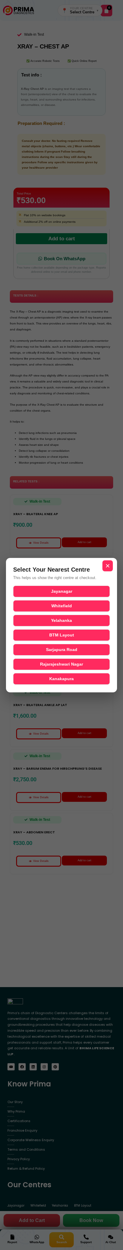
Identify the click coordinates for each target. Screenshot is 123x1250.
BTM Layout (61, 635)
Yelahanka (61, 620)
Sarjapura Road (61, 649)
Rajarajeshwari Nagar (61, 664)
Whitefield (61, 605)
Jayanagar (61, 591)
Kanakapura (61, 678)
